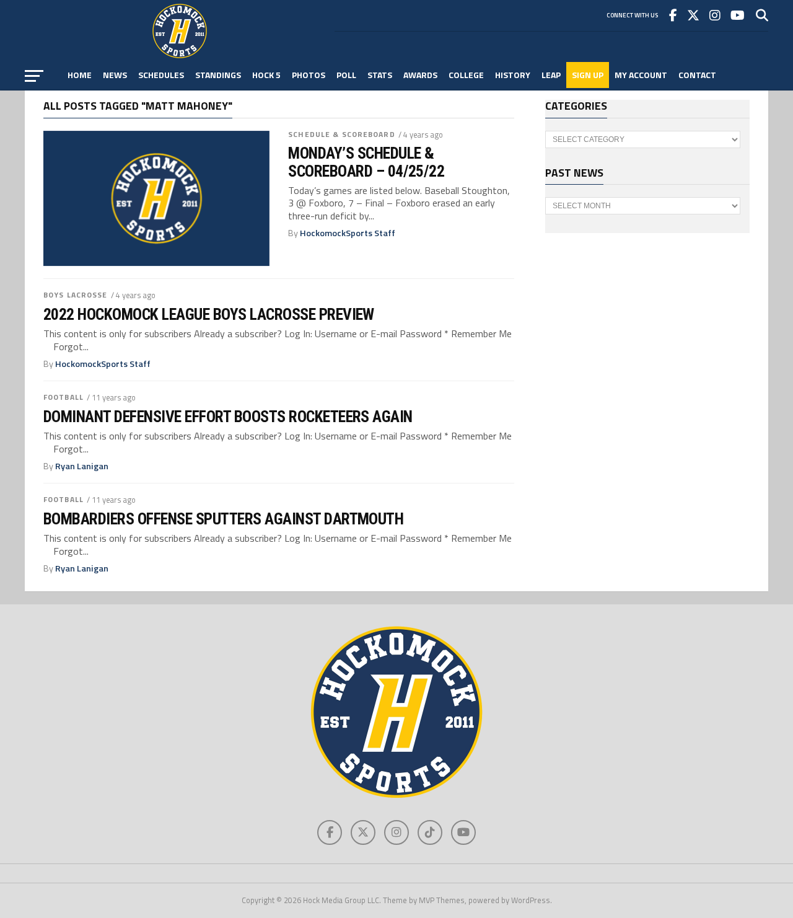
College (466, 74)
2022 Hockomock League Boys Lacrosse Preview (208, 314)
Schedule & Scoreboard (341, 134)
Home (80, 74)
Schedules (161, 74)
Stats (379, 74)
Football (63, 397)
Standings (218, 74)
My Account (641, 74)
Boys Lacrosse (75, 295)
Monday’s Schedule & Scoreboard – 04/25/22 (366, 161)
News (115, 74)
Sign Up (587, 74)
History (512, 74)
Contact (697, 74)
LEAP (551, 74)
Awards (420, 74)
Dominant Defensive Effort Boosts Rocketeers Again (228, 416)
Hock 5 (266, 74)
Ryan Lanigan (81, 466)
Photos (308, 74)
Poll (346, 74)
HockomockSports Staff (347, 233)
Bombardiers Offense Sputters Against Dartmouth (223, 518)
